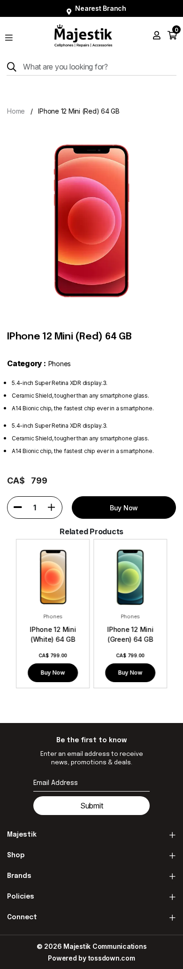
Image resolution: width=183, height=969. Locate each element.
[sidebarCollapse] (9, 36)
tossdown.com (111, 958)
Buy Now (53, 672)
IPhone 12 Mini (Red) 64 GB (79, 111)
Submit (91, 805)
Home (16, 111)
